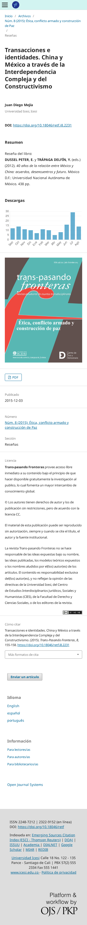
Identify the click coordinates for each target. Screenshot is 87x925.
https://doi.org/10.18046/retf (41, 826)
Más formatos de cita (23, 654)
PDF (15, 377)
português (15, 720)
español (13, 713)
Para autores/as (18, 757)
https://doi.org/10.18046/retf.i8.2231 (42, 125)
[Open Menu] (5, 5)
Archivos (24, 16)
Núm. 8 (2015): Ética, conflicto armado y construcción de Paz (43, 23)
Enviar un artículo (25, 677)
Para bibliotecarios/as (22, 764)
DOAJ (69, 840)
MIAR (30, 849)
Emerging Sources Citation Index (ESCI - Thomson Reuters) (42, 837)
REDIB (43, 849)
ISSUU (15, 844)
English (13, 706)
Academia (31, 844)
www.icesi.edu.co (25, 872)
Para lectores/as (18, 749)
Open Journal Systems (25, 784)
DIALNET (50, 844)
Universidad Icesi (26, 857)
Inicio (9, 16)
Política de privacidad (59, 872)
